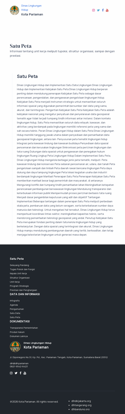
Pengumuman (17, 309)
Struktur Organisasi (20, 277)
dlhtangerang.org (81, 405)
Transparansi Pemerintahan (24, 327)
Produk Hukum (17, 332)
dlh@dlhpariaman (19, 363)
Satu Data (15, 313)
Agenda (14, 304)
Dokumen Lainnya (19, 336)
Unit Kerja (15, 281)
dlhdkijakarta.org (81, 401)
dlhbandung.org (80, 409)
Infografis (15, 300)
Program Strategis (19, 285)
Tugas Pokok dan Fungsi (22, 269)
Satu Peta (15, 317)
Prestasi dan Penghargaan (23, 290)
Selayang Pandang (19, 265)
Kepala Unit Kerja (18, 273)
